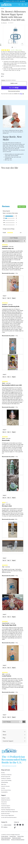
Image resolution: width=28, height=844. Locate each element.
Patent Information (16, 838)
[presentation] (12, 284)
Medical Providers (5, 798)
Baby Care (3, 784)
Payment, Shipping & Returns (8, 809)
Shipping (3, 80)
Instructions (4, 801)
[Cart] (22, 4)
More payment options (14, 91)
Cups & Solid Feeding (6, 780)
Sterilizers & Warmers (6, 774)
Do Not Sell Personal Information (9, 817)
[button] (23, 722)
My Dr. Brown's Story (6, 790)
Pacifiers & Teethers (6, 778)
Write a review (22, 207)
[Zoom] (22, 43)
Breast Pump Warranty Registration (9, 811)
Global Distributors (5, 800)
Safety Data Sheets (5, 807)
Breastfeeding (4, 782)
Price (2, 74)
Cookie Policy (13, 836)
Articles (3, 788)
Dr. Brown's (4, 22)
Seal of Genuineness (6, 838)
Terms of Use (20, 836)
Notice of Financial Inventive (17, 839)
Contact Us (4, 803)
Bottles (3, 772)
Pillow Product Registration (7, 815)
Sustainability (4, 792)
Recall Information (5, 813)
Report (13, 298)
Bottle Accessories (5, 776)
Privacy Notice (4, 836)
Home (2, 8)
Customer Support (5, 805)
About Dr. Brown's (5, 786)
